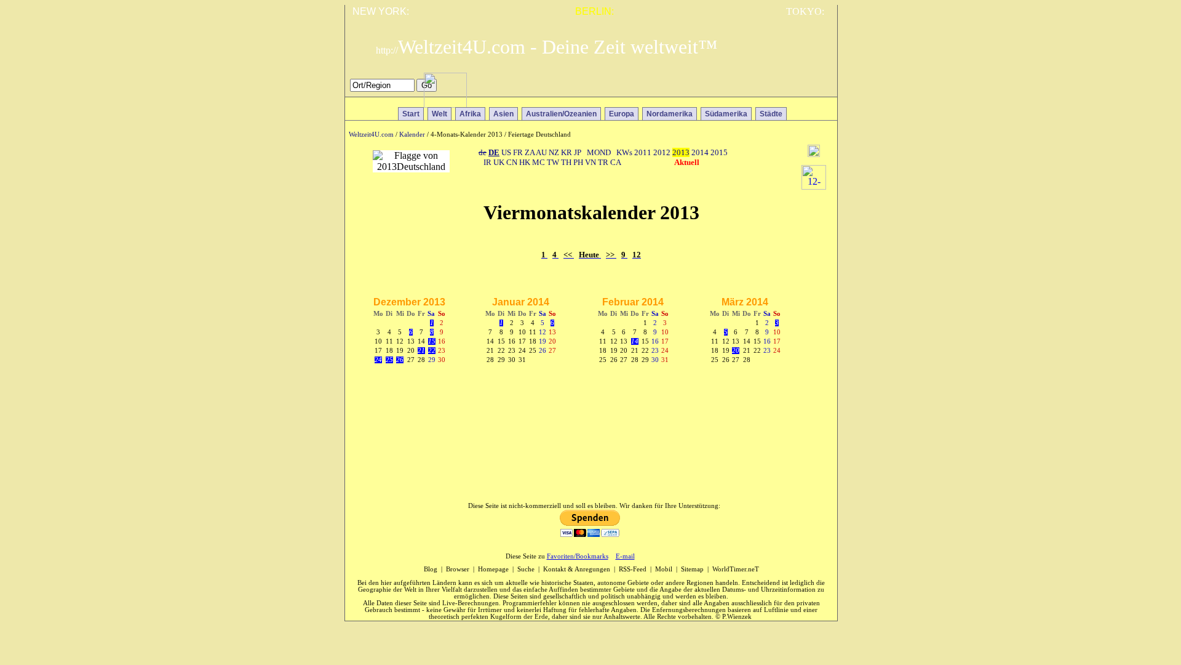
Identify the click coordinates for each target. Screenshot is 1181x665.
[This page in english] (819, 88)
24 (378, 360)
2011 (642, 152)
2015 (719, 152)
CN (511, 162)
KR (566, 152)
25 (389, 360)
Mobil (663, 569)
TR (603, 162)
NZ (554, 152)
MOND (599, 152)
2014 (700, 152)
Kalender (412, 134)
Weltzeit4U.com (371, 134)
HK (524, 162)
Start (411, 114)
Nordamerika (669, 114)
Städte (771, 114)
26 (400, 360)
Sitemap (692, 569)
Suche (526, 569)
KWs (624, 152)
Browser (457, 569)
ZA (530, 152)
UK (498, 162)
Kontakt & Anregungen (576, 569)
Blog (430, 569)
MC (538, 162)
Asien (503, 114)
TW (553, 162)
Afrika (470, 114)
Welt (439, 114)
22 (431, 350)
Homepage (493, 569)
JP (577, 152)
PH (578, 162)
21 (421, 350)
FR (518, 152)
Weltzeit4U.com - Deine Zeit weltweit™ (546, 47)
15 (431, 341)
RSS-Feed (632, 569)
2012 (661, 152)
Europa (621, 114)
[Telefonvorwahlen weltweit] (445, 104)
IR (487, 162)
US (506, 152)
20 (735, 350)
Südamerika (726, 114)
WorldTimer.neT (735, 569)
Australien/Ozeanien (561, 114)
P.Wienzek (737, 616)
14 (634, 341)
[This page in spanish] (783, 88)
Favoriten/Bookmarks (577, 556)
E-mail (625, 556)
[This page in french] (801, 88)
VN (590, 162)
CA (615, 162)
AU (541, 152)
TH (566, 162)
